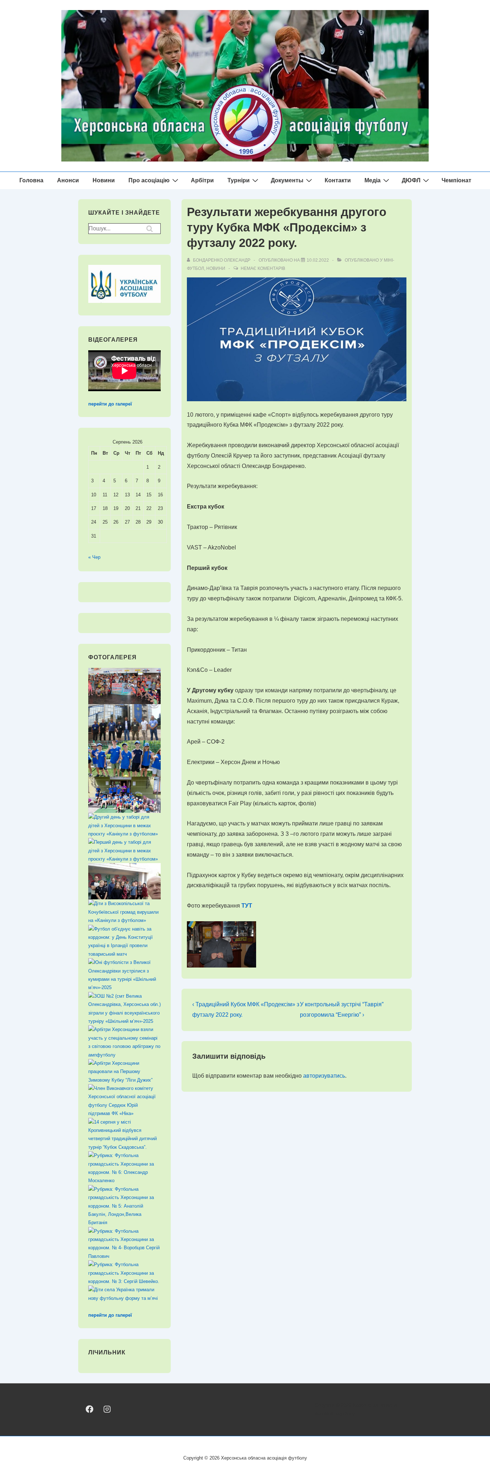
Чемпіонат (456, 180)
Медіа (372, 180)
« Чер (94, 557)
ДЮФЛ (411, 180)
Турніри (238, 180)
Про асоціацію (149, 180)
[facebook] (89, 1409)
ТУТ (246, 906)
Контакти (338, 180)
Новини (104, 180)
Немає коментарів (263, 268)
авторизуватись (324, 1076)
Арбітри (202, 180)
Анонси (68, 180)
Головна (31, 180)
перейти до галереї (110, 404)
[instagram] (107, 1409)
